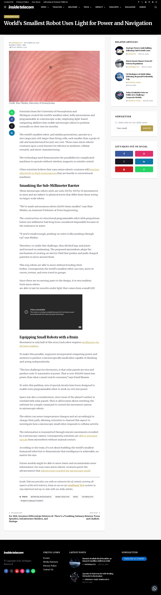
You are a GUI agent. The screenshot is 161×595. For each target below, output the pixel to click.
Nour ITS (132, 54)
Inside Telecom (62, 497)
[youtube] (146, 2)
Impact (99, 7)
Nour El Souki (134, 82)
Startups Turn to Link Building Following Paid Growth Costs (139, 49)
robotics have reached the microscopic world (65, 470)
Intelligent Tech (11, 16)
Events (46, 558)
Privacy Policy (22, 2)
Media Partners (50, 562)
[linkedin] (153, 2)
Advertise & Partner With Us (55, 2)
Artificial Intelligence (41, 497)
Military (73, 7)
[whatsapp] (156, 2)
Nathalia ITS (16, 43)
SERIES (142, 7)
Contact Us (8, 2)
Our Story (36, 2)
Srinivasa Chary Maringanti (97, 579)
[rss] (144, 161)
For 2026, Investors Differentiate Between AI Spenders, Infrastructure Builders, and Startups (31, 519)
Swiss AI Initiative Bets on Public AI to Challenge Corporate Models (137, 95)
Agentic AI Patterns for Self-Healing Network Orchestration (97, 575)
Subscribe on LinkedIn (134, 558)
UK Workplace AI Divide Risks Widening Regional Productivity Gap (139, 76)
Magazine (130, 7)
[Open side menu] (5, 7)
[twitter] (142, 2)
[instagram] (149, 2)
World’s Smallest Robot (32, 501)
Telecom (57, 7)
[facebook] (138, 2)
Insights (114, 7)
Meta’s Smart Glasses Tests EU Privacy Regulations (139, 62)
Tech (86, 7)
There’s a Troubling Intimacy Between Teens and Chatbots (77, 517)
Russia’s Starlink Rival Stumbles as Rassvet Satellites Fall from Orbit (97, 559)
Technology (87, 497)
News (44, 7)
